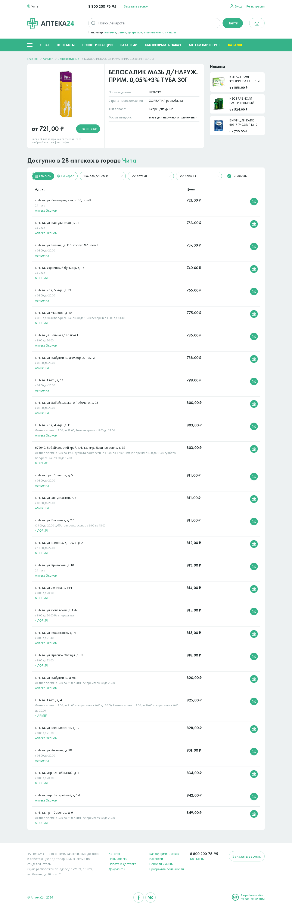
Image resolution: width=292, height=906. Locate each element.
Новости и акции (97, 45)
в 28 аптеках (88, 129)
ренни (122, 32)
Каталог (235, 45)
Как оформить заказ (163, 45)
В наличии (240, 176)
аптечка (110, 32)
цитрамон (135, 32)
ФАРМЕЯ (41, 715)
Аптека (57, 23)
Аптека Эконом (46, 210)
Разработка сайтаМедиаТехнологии (253, 897)
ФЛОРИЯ (41, 278)
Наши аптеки (118, 859)
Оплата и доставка (122, 864)
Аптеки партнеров (204, 45)
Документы (117, 869)
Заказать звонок (136, 6)
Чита (129, 160)
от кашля (169, 32)
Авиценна (42, 255)
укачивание (152, 32)
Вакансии (128, 45)
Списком (45, 176)
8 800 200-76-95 (102, 6)
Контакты (66, 45)
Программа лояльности (166, 869)
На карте (67, 176)
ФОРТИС (41, 463)
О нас (45, 45)
